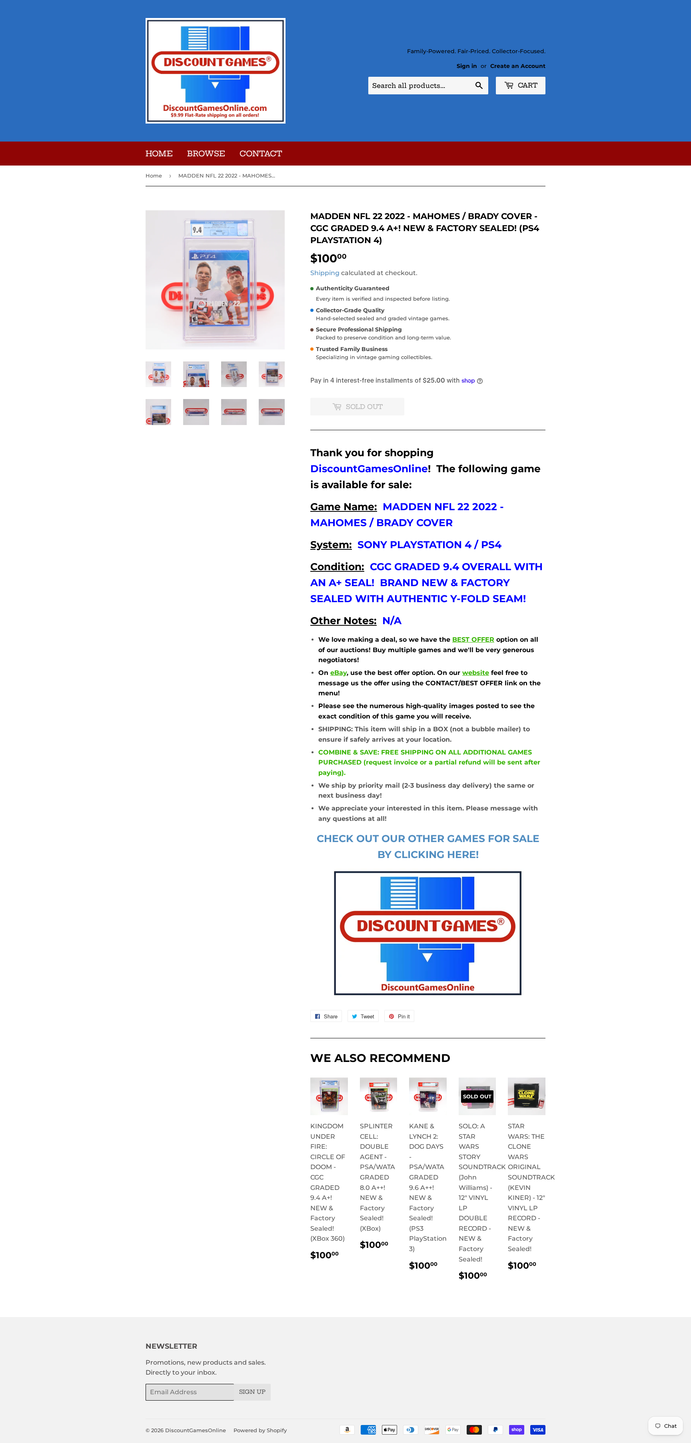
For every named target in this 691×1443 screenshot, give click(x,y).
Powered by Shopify (260, 1430)
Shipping (325, 273)
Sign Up (252, 1391)
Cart (526, 85)
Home (159, 153)
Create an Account (517, 66)
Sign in (467, 66)
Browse (206, 153)
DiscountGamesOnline (195, 1430)
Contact (261, 153)
